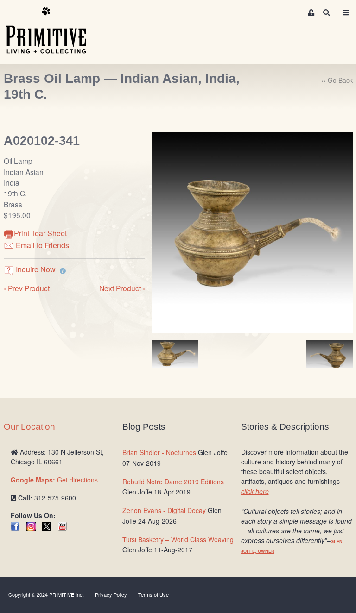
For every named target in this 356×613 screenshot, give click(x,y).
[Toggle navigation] (346, 12)
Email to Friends (41, 245)
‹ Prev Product (27, 288)
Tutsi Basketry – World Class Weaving (178, 539)
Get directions (54, 479)
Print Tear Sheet (40, 233)
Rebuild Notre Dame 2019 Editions (173, 481)
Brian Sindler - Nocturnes (159, 452)
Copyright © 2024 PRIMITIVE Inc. (46, 594)
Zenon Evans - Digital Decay (164, 510)
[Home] (53, 31)
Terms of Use (153, 594)
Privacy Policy (111, 594)
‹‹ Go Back (337, 80)
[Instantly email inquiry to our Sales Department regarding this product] (62, 270)
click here (255, 491)
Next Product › (122, 288)
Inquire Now (35, 269)
